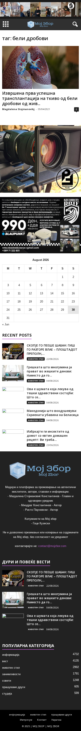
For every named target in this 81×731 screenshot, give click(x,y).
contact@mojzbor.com (52, 546)
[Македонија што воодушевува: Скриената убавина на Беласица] (13, 417)
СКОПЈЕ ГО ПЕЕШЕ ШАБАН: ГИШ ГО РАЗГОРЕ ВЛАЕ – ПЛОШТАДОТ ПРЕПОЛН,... (52, 349)
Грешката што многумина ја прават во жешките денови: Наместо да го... (49, 371)
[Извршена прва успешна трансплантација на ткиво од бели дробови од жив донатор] (40, 67)
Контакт (41, 719)
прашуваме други (13, 687)
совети (6, 680)
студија (7, 693)
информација (10, 654)
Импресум (26, 719)
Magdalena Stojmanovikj (18, 109)
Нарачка (56, 719)
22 (62, 301)
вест (5, 661)
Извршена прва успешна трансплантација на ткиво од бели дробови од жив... (40, 98)
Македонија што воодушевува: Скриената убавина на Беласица (53, 413)
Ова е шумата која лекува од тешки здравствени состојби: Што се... (50, 393)
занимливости (11, 674)
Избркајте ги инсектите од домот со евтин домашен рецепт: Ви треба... (48, 435)
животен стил (36, 358)
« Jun (5, 324)
